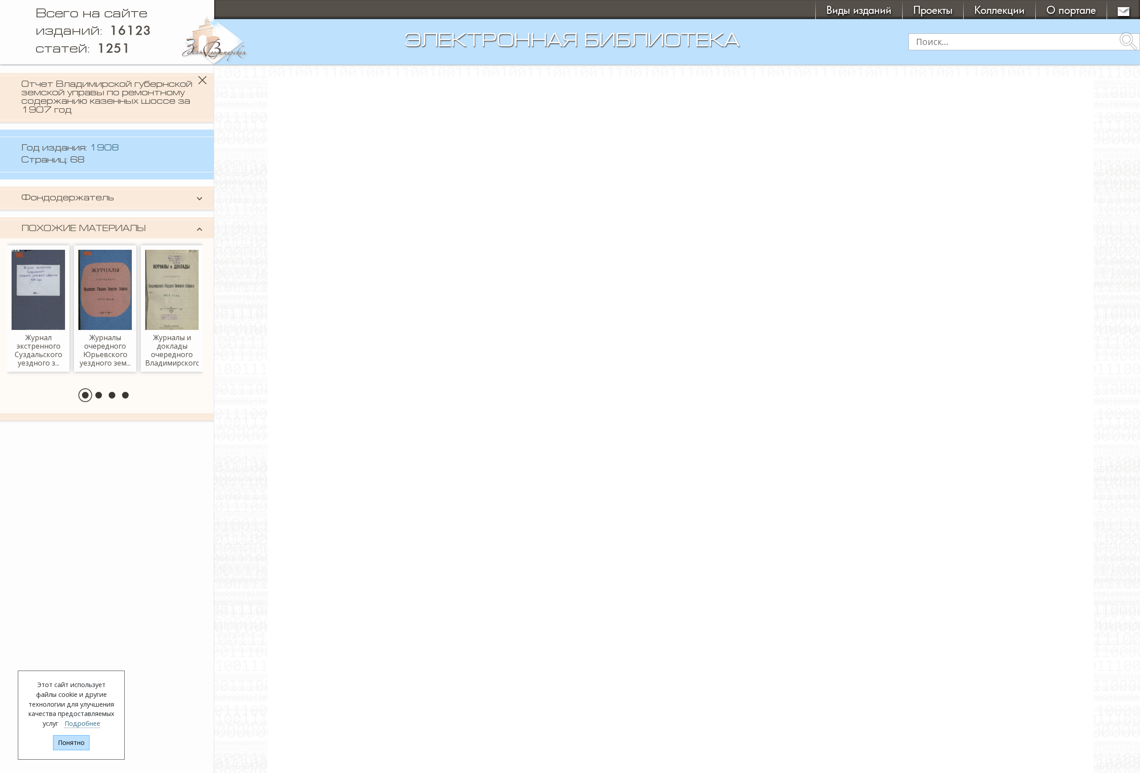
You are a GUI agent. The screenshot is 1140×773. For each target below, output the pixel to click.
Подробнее (82, 723)
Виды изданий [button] (859, 9)
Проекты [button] (933, 9)
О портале (1071, 9)
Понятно (71, 742)
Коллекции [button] (999, 9)
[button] (85, 395)
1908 (104, 148)
